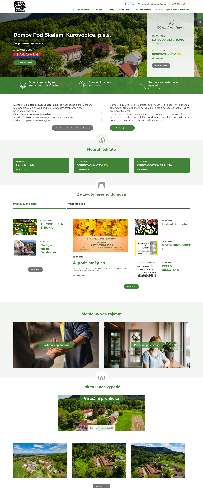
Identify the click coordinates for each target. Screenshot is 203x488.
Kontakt (158, 9)
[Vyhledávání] (188, 4)
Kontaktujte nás (122, 128)
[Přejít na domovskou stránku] (19, 6)
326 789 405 (178, 4)
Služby (111, 9)
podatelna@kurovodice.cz (153, 4)
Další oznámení (163, 65)
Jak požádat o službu (28, 62)
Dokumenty (123, 9)
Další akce (35, 272)
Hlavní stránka (84, 9)
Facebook (130, 4)
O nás (99, 9)
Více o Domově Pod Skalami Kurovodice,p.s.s (67, 128)
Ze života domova (142, 9)
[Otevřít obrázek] (40, 465)
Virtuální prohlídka (180, 9)
